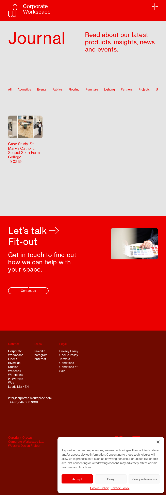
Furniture (91, 89)
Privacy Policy (120, 488)
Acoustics (24, 89)
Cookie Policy (99, 488)
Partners (126, 89)
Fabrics (57, 89)
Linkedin (39, 351)
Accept (77, 479)
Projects (144, 89)
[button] (158, 442)
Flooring (73, 89)
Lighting (109, 89)
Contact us (28, 290)
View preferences (144, 479)
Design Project (30, 445)
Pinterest (40, 359)
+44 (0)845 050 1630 (23, 402)
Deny (111, 479)
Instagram (41, 355)
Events (41, 89)
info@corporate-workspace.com (30, 398)
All (10, 89)
